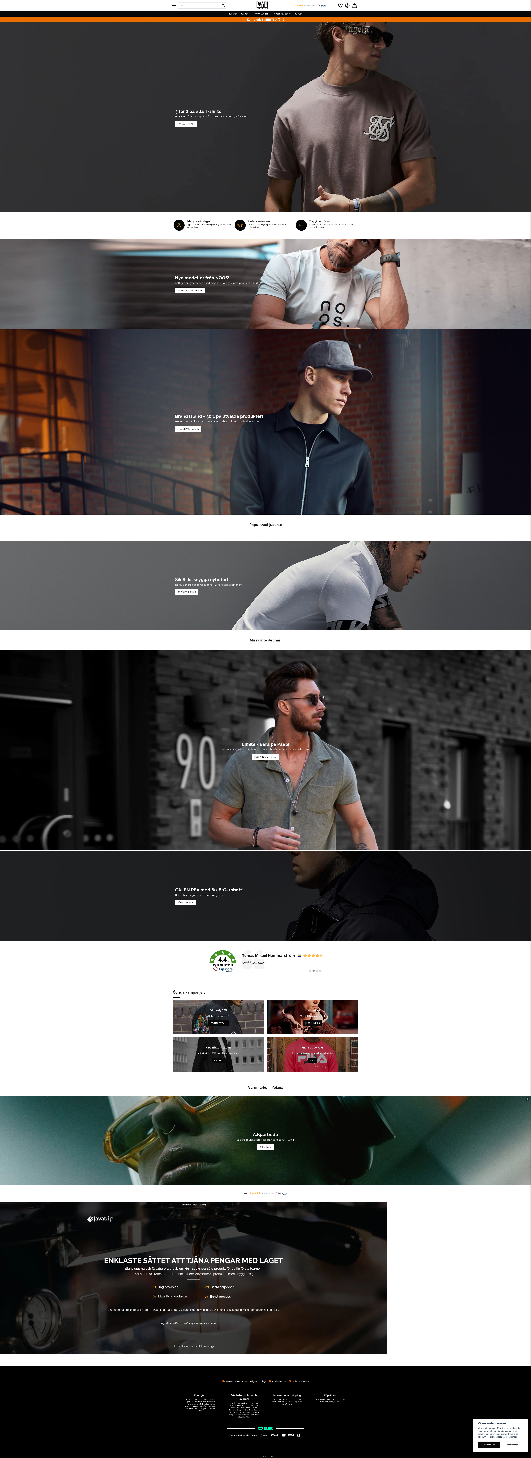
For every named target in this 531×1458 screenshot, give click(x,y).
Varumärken (261, 14)
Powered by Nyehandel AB (266, 1456)
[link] (265, 961)
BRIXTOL (218, 1060)
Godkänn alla (489, 1445)
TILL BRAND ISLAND (188, 428)
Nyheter (232, 14)
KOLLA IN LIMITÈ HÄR (265, 756)
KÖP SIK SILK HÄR (186, 592)
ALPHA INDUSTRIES (265, 1147)
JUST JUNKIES (312, 1023)
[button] (223, 5)
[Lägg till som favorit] (340, 5)
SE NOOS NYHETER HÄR (189, 290)
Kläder (244, 14)
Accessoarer (281, 14)
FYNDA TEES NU (185, 123)
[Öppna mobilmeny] (174, 5)
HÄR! (338, 1402)
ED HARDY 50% (218, 1023)
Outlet (298, 14)
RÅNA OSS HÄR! (185, 902)
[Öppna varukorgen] (354, 5)
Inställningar (512, 1445)
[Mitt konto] (347, 5)
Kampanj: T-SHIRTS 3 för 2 (265, 19)
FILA (312, 1060)
